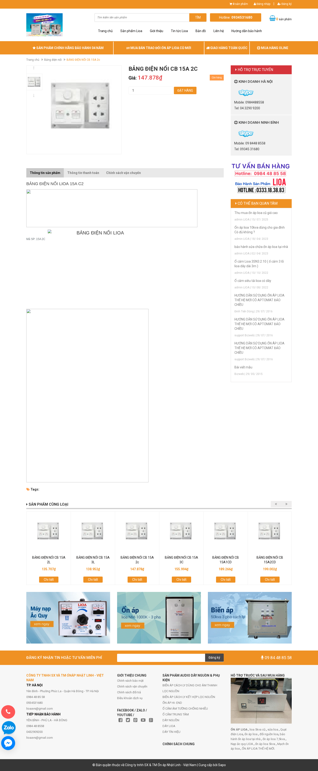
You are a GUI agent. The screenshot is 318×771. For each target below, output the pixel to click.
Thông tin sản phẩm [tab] (45, 173)
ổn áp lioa (251, 734)
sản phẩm (240, 4)
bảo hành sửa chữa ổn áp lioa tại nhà (261, 247)
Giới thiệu (156, 31)
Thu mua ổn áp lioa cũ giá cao (256, 213)
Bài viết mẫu (243, 367)
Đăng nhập (263, 4)
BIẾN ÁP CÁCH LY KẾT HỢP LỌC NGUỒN (188, 697)
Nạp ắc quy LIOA (242, 744)
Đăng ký (286, 4)
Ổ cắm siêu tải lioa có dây (252, 281)
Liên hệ (218, 31)
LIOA (64, 183)
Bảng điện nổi (53, 59)
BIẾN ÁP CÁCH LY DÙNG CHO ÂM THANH (189, 685)
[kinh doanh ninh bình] (234, 133)
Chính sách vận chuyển (132, 686)
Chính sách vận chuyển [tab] (123, 173)
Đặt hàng (185, 90)
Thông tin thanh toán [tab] (83, 173)
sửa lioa (273, 729)
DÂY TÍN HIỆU (171, 732)
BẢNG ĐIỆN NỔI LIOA (100, 232)
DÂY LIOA (168, 726)
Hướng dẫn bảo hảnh (246, 31)
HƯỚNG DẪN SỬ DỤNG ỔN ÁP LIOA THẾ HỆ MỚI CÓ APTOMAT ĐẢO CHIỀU (259, 300)
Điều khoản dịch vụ (129, 698)
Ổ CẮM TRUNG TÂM (175, 714)
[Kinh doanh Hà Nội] (234, 92)
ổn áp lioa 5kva (265, 744)
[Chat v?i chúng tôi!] (8, 743)
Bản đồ (201, 31)
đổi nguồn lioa (269, 734)
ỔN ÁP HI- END (172, 702)
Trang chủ (105, 31)
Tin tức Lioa (179, 31)
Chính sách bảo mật (130, 680)
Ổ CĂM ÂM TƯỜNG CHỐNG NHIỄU (185, 708)
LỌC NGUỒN (170, 691)
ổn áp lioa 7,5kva (274, 739)
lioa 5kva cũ (258, 729)
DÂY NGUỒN (170, 720)
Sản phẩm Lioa (131, 31)
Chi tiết (49, 579)
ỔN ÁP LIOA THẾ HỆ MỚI (258, 748)
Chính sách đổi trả (129, 692)
